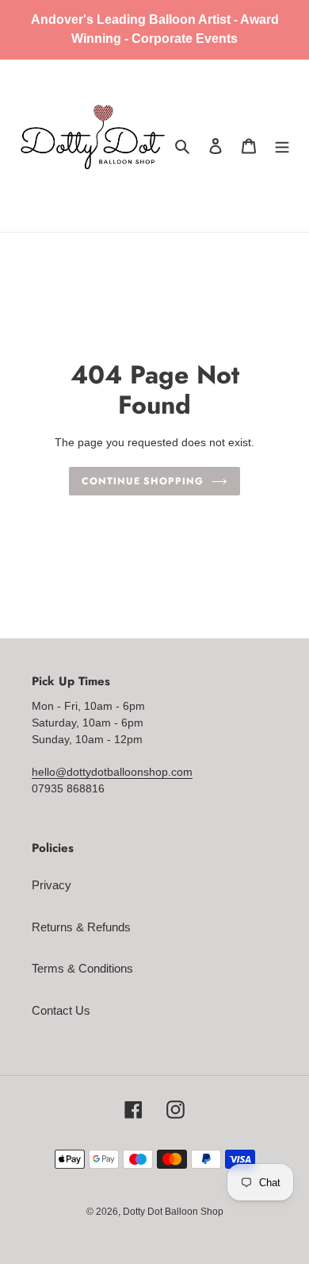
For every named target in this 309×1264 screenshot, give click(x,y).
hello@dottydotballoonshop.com (112, 771)
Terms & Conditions (82, 968)
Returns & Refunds (81, 927)
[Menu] (282, 146)
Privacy (51, 885)
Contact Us (61, 1010)
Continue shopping (143, 481)
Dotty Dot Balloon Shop (173, 1211)
